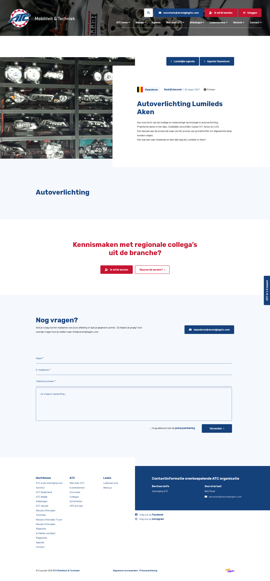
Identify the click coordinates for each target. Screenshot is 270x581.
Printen (210, 89)
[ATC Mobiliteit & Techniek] (49, 18)
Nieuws (140, 22)
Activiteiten (76, 501)
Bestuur (107, 487)
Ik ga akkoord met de (173, 428)
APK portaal (76, 505)
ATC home (122, 22)
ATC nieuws (42, 505)
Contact (254, 22)
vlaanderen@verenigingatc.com (211, 329)
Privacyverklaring (148, 570)
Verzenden (216, 428)
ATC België (41, 496)
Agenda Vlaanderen (218, 61)
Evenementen (77, 487)
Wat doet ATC (174, 22)
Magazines (41, 537)
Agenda (156, 22)
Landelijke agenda (184, 61)
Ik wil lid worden (119, 269)
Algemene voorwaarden (125, 570)
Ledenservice (217, 22)
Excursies (75, 492)
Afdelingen (196, 22)
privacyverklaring (185, 428)
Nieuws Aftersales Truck (49, 519)
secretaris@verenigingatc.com (225, 496)
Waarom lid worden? (151, 269)
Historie (237, 22)
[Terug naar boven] (266, 577)
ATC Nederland (44, 492)
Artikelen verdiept (45, 533)
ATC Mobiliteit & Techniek (66, 570)
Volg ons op (151, 514)
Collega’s (74, 496)
